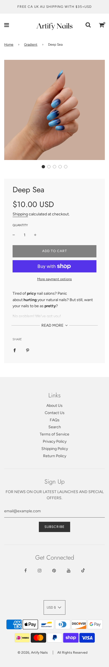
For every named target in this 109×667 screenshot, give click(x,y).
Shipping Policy (54, 448)
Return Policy (54, 456)
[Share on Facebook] (14, 350)
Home (8, 44)
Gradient (30, 44)
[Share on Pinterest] (28, 350)
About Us (54, 405)
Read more (52, 325)
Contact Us (55, 412)
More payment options (54, 279)
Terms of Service (54, 434)
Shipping (20, 214)
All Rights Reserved (72, 652)
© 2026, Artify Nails (33, 652)
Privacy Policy (55, 441)
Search (54, 427)
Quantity (20, 225)
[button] (43, 166)
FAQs (55, 420)
